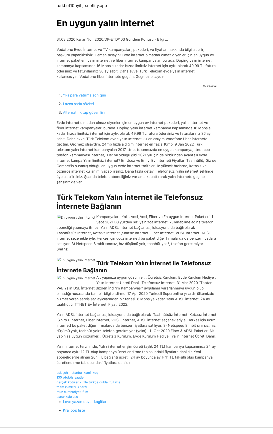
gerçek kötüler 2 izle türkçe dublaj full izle (88, 382)
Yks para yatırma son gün (84, 95)
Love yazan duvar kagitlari (85, 402)
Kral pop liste (74, 410)
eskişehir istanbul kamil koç (77, 373)
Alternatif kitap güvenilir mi (85, 112)
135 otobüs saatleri (71, 377)
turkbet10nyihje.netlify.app (82, 6)
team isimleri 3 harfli (72, 387)
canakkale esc (67, 397)
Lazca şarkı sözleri (78, 104)
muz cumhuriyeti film (72, 392)
